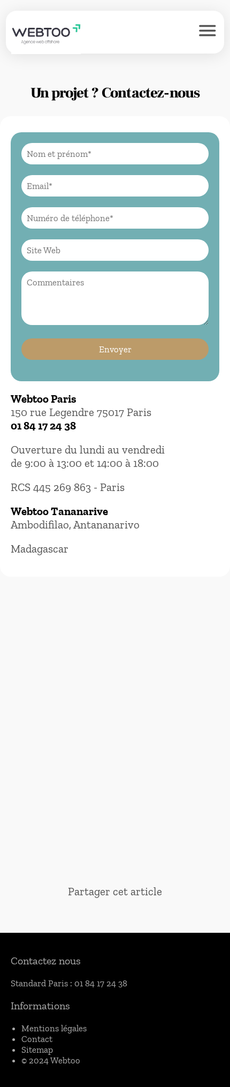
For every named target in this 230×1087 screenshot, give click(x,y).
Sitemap (37, 1049)
